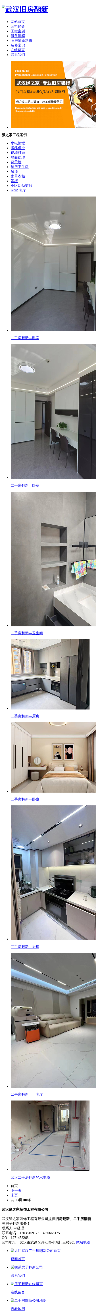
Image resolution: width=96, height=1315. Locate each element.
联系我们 (18, 55)
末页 (14, 1195)
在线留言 (18, 50)
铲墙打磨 (18, 153)
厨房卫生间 (20, 167)
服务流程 (18, 36)
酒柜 (14, 181)
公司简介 (18, 26)
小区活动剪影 (21, 186)
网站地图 (83, 1242)
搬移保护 (18, 148)
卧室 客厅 (18, 190)
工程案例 (18, 31)
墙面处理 (18, 157)
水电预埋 (18, 143)
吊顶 (14, 171)
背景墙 (16, 162)
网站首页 (18, 22)
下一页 (16, 1190)
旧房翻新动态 (21, 40)
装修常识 (18, 45)
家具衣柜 (18, 176)
